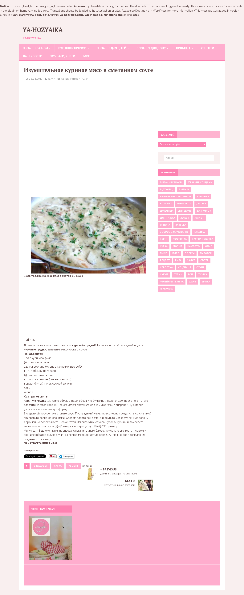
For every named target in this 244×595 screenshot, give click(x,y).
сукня (200, 267)
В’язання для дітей (111, 48)
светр (204, 260)
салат (191, 260)
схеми (178, 274)
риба (178, 260)
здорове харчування (174, 232)
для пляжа (167, 218)
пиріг (163, 253)
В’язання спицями (72, 48)
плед (175, 253)
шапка (205, 281)
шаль (192, 281)
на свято (193, 246)
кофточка (180, 239)
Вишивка (183, 48)
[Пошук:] (189, 158)
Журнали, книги (62, 56)
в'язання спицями (200, 182)
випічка (184, 189)
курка (58, 466)
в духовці (40, 466)
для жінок (204, 211)
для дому (184, 211)
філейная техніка (172, 281)
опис (208, 246)
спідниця (184, 267)
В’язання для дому (151, 48)
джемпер (166, 211)
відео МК (166, 203)
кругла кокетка (202, 239)
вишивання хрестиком (175, 196)
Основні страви (70, 78)
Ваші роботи (32, 56)
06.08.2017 (35, 78)
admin (51, 78)
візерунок (184, 203)
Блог (86, 56)
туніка (202, 274)
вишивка (203, 196)
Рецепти (207, 48)
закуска (180, 225)
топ (190, 274)
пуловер (206, 253)
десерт (201, 203)
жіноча (165, 225)
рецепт (73, 466)
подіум (190, 253)
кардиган (200, 232)
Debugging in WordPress (151, 10)
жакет (184, 218)
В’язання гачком (35, 48)
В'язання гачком (171, 182)
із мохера (166, 288)
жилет (199, 218)
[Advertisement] (88, 112)
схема (164, 274)
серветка (166, 267)
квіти (163, 239)
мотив (177, 246)
